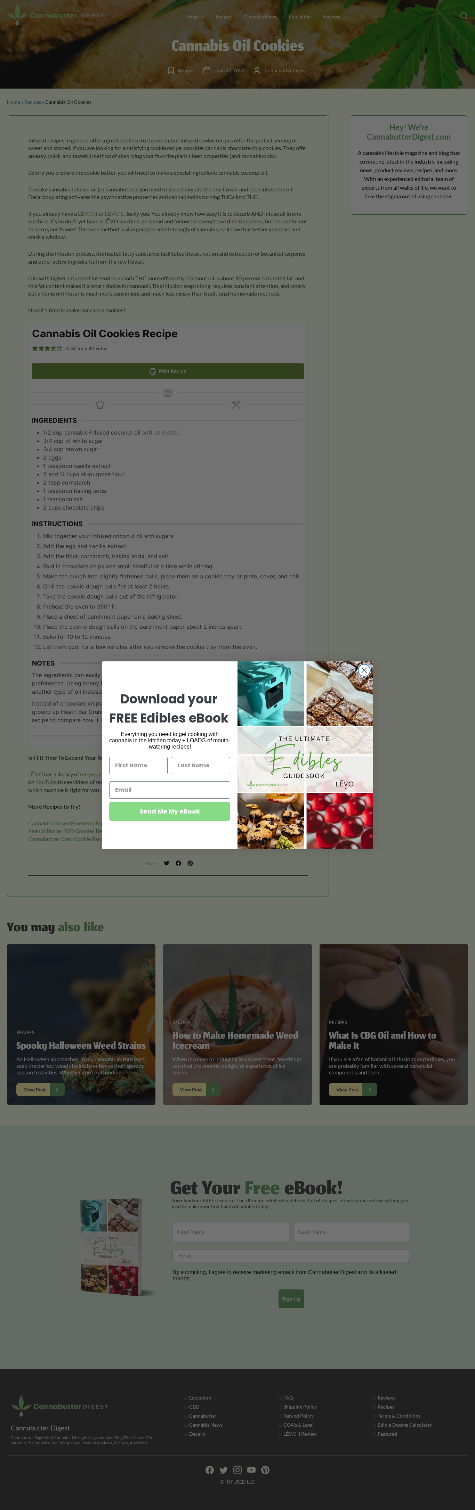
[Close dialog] (364, 670)
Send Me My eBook (169, 811)
